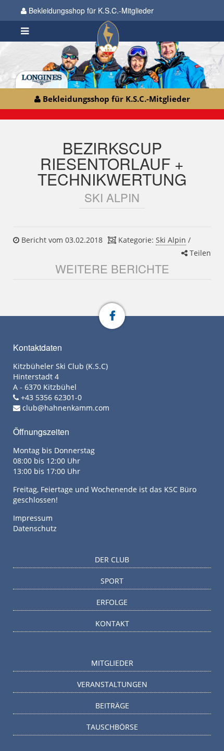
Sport (112, 581)
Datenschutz (35, 528)
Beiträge (112, 705)
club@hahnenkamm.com (65, 408)
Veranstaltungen (112, 684)
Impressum (33, 518)
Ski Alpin (171, 240)
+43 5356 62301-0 (51, 397)
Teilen (199, 253)
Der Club (112, 559)
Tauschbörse (112, 727)
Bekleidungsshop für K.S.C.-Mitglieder (90, 10)
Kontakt (112, 623)
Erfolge (112, 602)
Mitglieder (112, 663)
